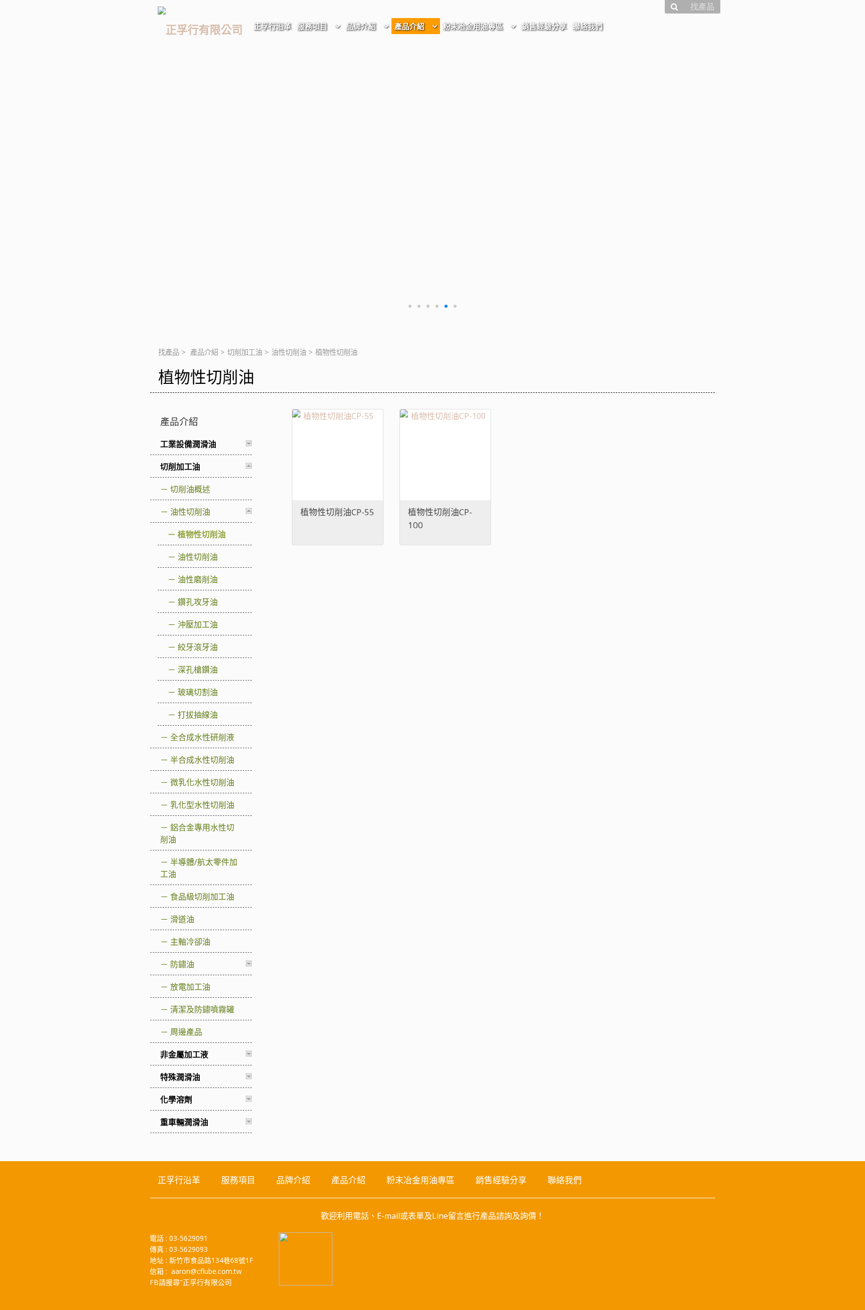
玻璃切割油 (198, 692)
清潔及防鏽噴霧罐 (202, 1009)
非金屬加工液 (184, 1054)
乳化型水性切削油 (202, 804)
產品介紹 (204, 352)
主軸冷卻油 (190, 941)
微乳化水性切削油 (202, 782)
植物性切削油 (202, 534)
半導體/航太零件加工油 (198, 868)
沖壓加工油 (198, 624)
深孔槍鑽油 (198, 669)
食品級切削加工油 (202, 896)
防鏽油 (182, 964)
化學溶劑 (176, 1099)
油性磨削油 (198, 579)
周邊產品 (186, 1031)
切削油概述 (190, 489)
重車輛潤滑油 (184, 1122)
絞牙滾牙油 (198, 646)
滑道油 (182, 919)
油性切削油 (288, 352)
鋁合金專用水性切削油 (197, 833)
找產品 (168, 352)
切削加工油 (244, 352)
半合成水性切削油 (202, 759)
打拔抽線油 (198, 714)
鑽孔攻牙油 (198, 601)
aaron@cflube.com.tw (206, 1271)
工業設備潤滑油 (188, 444)
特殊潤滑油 (180, 1076)
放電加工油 (190, 986)
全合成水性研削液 (202, 737)
